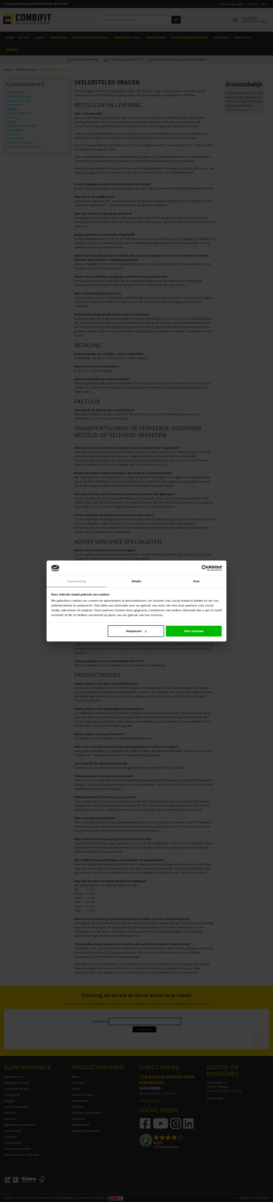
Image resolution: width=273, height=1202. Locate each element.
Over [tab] (196, 581)
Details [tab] (136, 581)
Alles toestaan (194, 631)
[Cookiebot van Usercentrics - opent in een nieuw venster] (204, 568)
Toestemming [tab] (76, 581)
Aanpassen (133, 631)
